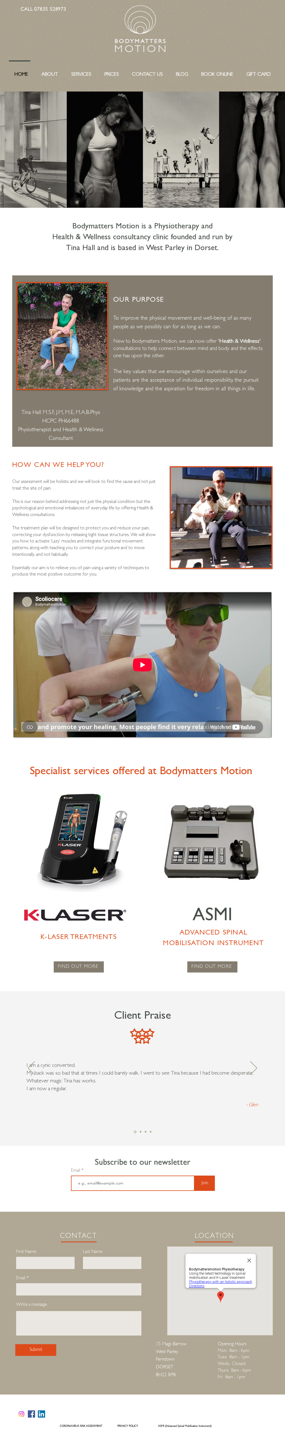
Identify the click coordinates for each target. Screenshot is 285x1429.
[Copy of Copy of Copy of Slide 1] (150, 1132)
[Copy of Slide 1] (140, 1132)
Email (76, 1170)
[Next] (253, 1068)
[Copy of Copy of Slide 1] (145, 1132)
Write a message (31, 1304)
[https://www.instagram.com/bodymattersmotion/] (21, 1414)
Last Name (93, 1252)
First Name (26, 1252)
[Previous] (31, 1068)
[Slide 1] (135, 1132)
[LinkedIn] (41, 1414)
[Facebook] (31, 1414)
